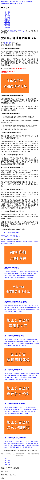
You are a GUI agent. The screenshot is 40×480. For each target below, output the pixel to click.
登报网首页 (12, 31)
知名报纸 (7, 20)
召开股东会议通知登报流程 (10, 232)
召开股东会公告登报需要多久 (10, 236)
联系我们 (7, 27)
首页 (5, 458)
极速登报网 (8, 43)
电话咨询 (7, 460)
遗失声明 (7, 18)
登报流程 (7, 22)
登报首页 (7, 12)
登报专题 (7, 24)
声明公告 (21, 31)
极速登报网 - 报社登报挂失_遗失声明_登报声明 (16, 1)
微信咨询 (7, 462)
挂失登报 (7, 14)
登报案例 (7, 26)
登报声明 (7, 16)
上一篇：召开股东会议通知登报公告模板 (14, 241)
